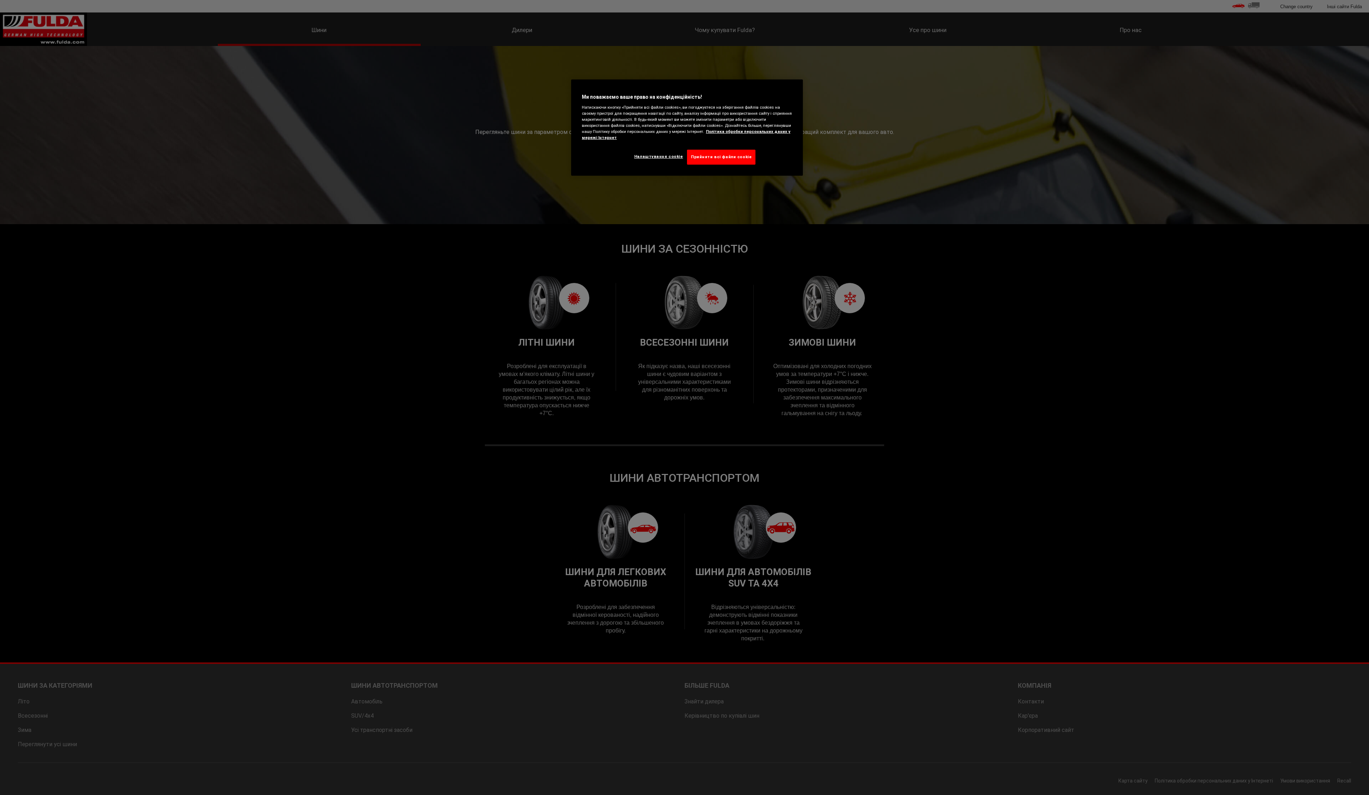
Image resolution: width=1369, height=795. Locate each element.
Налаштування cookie (658, 156)
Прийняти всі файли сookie (721, 156)
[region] (687, 127)
